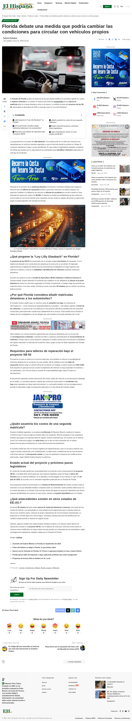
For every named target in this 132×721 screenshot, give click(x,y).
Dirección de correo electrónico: (17, 588)
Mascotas (110, 687)
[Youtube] (101, 114)
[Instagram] (121, 106)
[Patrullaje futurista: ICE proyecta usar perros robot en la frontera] (125, 192)
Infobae (19, 537)
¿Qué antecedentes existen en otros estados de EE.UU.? (63, 133)
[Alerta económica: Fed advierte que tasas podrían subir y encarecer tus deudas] (125, 180)
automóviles (59, 101)
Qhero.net (49, 718)
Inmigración (95, 194)
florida (43, 568)
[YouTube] (125, 711)
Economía (94, 184)
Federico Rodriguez (10, 38)
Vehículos (55, 568)
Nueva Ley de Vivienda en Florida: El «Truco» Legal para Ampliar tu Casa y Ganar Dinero (47, 551)
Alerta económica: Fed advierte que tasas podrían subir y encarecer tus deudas (104, 179)
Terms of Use (33, 599)
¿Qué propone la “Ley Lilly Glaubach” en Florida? (28, 121)
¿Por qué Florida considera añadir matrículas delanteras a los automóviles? (27, 127)
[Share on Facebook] (106, 39)
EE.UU (93, 173)
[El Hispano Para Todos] (18, 6)
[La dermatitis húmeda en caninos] (100, 685)
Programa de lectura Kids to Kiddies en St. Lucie (31, 558)
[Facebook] (101, 99)
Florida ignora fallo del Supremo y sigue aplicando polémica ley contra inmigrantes (44, 555)
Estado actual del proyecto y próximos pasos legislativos (63, 127)
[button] (101, 6)
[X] (121, 99)
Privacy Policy (67, 599)
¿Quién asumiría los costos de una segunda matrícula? (65, 121)
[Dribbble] (121, 114)
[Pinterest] (101, 106)
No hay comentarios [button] (75, 662)
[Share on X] (109, 39)
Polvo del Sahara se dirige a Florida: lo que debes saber (34, 547)
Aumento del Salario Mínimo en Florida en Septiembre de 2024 (36, 544)
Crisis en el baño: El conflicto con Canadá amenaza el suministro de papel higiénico (103, 168)
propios (49, 568)
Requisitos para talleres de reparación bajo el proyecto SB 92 (29, 133)
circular (21, 568)
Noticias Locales (10, 20)
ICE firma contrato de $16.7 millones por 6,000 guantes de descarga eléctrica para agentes (104, 201)
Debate (37, 568)
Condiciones (29, 568)
